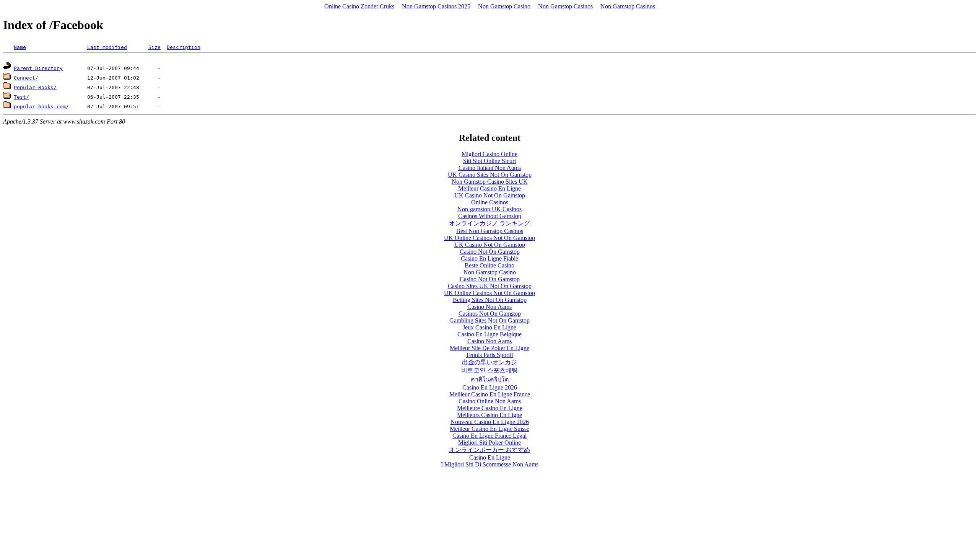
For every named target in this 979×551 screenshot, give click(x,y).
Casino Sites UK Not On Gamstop (490, 286)
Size (154, 47)
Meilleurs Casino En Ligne (489, 415)
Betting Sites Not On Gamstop (490, 300)
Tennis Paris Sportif (489, 355)
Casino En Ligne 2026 (489, 387)
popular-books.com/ (41, 106)
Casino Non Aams (489, 306)
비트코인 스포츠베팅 (489, 370)
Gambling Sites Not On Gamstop (489, 320)
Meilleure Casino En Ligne (489, 408)
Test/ (21, 97)
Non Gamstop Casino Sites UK (490, 181)
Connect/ (26, 78)
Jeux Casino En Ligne (489, 327)
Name (20, 47)
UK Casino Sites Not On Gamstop (490, 174)
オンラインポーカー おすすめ (489, 450)
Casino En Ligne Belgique (489, 334)
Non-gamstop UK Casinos (489, 209)
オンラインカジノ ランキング (489, 223)
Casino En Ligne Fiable (489, 258)
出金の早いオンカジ (489, 362)
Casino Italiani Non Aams (490, 168)
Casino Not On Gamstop (490, 251)
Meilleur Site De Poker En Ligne (489, 348)
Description (183, 47)
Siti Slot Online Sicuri (489, 161)
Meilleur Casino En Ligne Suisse (489, 428)
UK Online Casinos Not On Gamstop (489, 238)
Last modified (107, 47)
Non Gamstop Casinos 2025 (436, 6)
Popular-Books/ (35, 87)
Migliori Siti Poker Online (489, 442)
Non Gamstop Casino (504, 6)
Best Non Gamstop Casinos (489, 231)
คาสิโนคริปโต (490, 379)
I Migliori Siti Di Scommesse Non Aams (489, 464)
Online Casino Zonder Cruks (359, 6)
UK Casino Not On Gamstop (489, 195)
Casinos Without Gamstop (489, 216)
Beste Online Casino (489, 265)
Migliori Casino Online (489, 154)
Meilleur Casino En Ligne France (489, 394)
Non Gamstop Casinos (565, 6)
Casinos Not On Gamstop (490, 313)
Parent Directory (38, 68)
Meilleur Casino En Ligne (489, 188)
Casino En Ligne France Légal (489, 435)
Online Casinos (489, 202)
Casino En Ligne (489, 457)
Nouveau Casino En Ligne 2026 (489, 422)
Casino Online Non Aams (490, 401)
